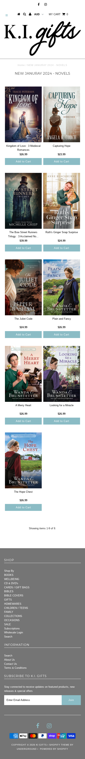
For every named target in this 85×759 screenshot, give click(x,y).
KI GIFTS (41, 745)
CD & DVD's (11, 583)
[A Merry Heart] (23, 374)
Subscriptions (12, 628)
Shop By (9, 570)
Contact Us (10, 663)
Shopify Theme (59, 745)
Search (8, 636)
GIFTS (8, 599)
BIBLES (8, 591)
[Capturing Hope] (61, 114)
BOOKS (8, 574)
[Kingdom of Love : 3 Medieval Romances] (23, 114)
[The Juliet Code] (23, 287)
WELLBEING (11, 579)
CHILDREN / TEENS (16, 607)
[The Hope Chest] (23, 460)
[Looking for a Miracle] (61, 374)
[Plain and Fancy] (61, 287)
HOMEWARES (12, 603)
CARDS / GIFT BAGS (16, 587)
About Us (9, 659)
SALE (7, 624)
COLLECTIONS (13, 616)
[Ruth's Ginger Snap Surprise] (61, 201)
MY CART (58, 14)
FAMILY (8, 611)
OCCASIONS (12, 620)
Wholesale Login (13, 632)
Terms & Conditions (15, 667)
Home (21, 65)
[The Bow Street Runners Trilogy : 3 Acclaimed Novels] (23, 201)
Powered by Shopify (54, 749)
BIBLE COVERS (13, 595)
